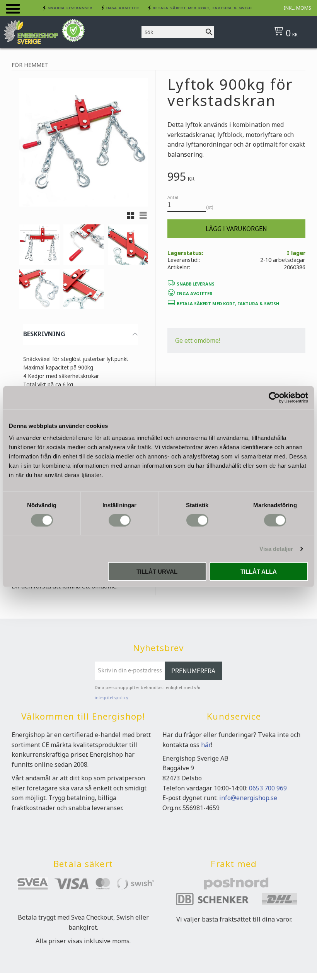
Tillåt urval (156, 571)
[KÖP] (236, 228)
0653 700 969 (268, 788)
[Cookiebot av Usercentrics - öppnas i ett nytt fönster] (274, 397)
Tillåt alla (258, 571)
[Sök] (209, 32)
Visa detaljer (276, 548)
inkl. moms (297, 8)
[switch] (120, 520)
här (206, 744)
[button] (13, 8)
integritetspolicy (111, 697)
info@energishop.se (248, 797)
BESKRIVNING (44, 334)
